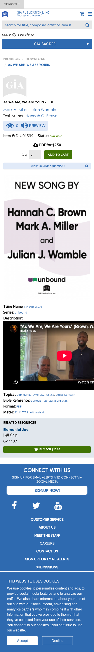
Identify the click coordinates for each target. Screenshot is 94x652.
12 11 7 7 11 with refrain (30, 412)
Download (35, 59)
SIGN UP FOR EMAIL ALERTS (47, 559)
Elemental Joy (15, 429)
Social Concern (65, 395)
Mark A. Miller (15, 109)
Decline (58, 640)
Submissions (47, 567)
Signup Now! (47, 490)
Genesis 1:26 (38, 400)
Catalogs (11, 4)
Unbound (21, 312)
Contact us (47, 551)
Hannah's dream (33, 307)
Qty (25, 154)
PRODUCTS (11, 59)
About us (47, 527)
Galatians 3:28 (58, 400)
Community (24, 395)
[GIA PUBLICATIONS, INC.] (5, 13)
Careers (47, 543)
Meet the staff (47, 535)
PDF (18, 406)
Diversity (38, 395)
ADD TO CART (58, 155)
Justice (50, 395)
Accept (22, 640)
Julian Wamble (43, 109)
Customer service (47, 519)
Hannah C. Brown (41, 115)
